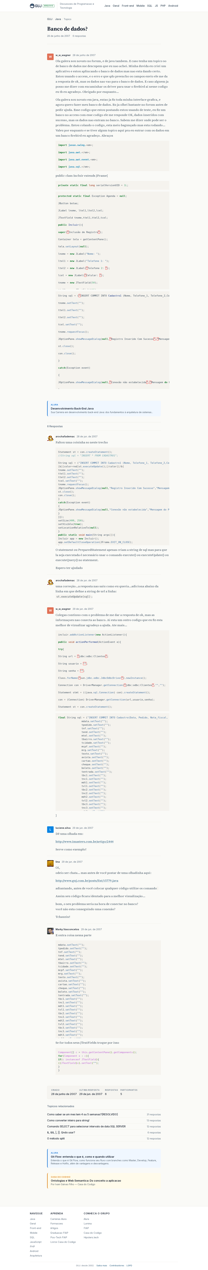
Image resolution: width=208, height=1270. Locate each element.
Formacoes (56, 1223)
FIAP (86, 1228)
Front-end (35, 1228)
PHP (163, 5)
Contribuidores (117, 1265)
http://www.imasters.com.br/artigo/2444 (84, 841)
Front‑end (128, 5)
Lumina (88, 1223)
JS (156, 5)
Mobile (140, 5)
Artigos (54, 1228)
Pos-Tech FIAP (58, 1237)
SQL (149, 5)
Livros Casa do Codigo (63, 1242)
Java (107, 5)
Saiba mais (102, 1265)
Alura (86, 1219)
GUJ (49, 19)
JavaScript (35, 1242)
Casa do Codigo (93, 1232)
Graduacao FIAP (59, 1232)
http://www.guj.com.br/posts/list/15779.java (87, 880)
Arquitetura (36, 1255)
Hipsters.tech (91, 1237)
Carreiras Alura (58, 1219)
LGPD (129, 1265)
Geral (116, 5)
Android (173, 5)
